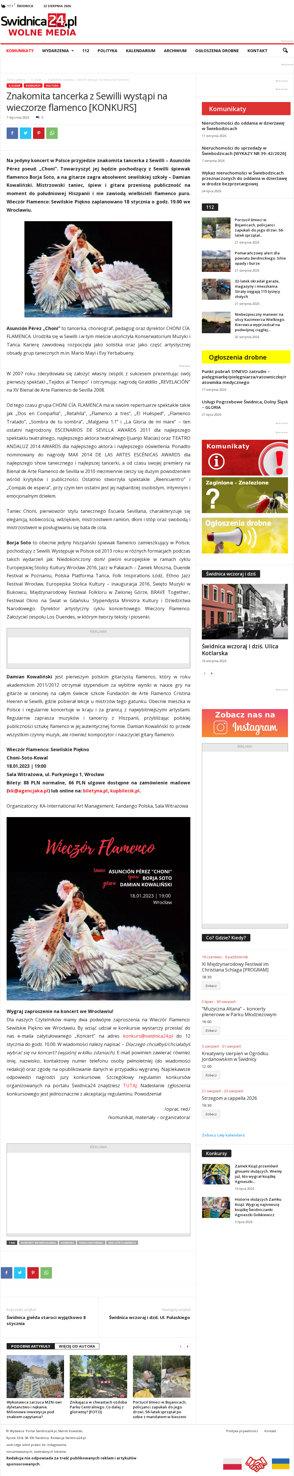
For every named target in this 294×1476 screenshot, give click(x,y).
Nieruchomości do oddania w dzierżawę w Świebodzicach (243, 125)
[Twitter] (25, 133)
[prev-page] (180, 1346)
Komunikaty (20, 50)
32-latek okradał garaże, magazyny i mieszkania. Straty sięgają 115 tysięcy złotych (257, 288)
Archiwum (175, 50)
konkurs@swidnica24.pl (148, 1036)
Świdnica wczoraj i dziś (231, 574)
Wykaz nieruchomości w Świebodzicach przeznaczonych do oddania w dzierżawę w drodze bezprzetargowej (244, 178)
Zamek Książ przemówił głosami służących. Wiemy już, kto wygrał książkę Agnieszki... (258, 1173)
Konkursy (33, 85)
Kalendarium (140, 50)
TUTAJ (130, 1085)
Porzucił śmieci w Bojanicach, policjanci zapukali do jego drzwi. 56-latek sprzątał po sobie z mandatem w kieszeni (160, 1409)
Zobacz (211, 986)
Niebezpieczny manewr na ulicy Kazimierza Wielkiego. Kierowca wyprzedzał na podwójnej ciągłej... (260, 322)
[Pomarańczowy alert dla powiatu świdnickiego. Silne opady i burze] (216, 261)
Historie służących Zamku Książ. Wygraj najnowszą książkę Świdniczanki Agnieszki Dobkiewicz (258, 1207)
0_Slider (36, 80)
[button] (285, 50)
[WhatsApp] (52, 133)
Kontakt (257, 50)
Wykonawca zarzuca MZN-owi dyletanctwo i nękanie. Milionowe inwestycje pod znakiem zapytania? (34, 1409)
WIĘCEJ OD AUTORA (77, 1346)
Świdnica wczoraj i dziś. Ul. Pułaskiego (149, 1317)
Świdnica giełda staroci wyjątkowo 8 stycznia (46, 1320)
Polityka (107, 50)
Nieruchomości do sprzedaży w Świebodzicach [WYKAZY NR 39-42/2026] (244, 150)
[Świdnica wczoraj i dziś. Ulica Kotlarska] (245, 611)
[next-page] (187, 1346)
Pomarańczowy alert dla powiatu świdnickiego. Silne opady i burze (260, 258)
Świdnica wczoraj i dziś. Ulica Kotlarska (240, 650)
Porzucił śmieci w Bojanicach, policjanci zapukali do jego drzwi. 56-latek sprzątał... (259, 227)
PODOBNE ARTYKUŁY (30, 1346)
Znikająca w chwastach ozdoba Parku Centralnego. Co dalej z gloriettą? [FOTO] (98, 1407)
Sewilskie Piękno (91, 1243)
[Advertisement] (98, 650)
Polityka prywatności (242, 1431)
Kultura (52, 85)
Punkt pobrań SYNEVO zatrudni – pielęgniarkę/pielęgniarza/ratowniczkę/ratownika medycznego (244, 376)
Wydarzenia (55, 50)
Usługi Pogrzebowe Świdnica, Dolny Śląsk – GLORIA (245, 404)
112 (85, 50)
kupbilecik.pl (125, 791)
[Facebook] (12, 133)
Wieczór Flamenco (122, 1243)
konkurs (67, 1243)
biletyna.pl (95, 791)
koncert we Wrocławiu (38, 1243)
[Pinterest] (39, 133)
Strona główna (16, 80)
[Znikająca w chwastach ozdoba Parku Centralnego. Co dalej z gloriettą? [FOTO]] (98, 1376)
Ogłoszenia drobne (217, 50)
